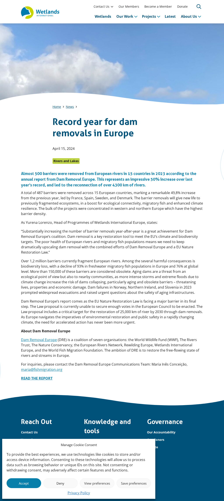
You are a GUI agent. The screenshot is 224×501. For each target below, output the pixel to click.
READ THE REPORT (36, 378)
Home (56, 107)
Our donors (155, 440)
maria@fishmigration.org (41, 369)
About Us (189, 16)
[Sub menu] (112, 6)
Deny (60, 483)
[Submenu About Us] (199, 16)
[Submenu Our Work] (136, 16)
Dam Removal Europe (39, 339)
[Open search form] (199, 6)
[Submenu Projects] (158, 16)
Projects (149, 16)
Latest (170, 16)
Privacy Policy (79, 492)
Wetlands (103, 16)
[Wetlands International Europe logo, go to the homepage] (40, 12)
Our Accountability (161, 432)
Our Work (124, 16)
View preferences (97, 483)
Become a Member (158, 6)
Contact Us (101, 6)
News (70, 107)
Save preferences (134, 483)
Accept (24, 483)
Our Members (129, 6)
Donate (182, 6)
